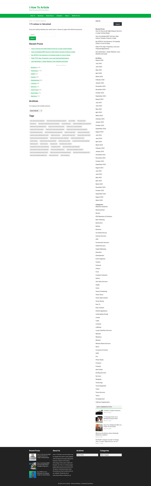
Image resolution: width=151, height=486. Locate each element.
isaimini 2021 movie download (74, 126)
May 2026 (99, 70)
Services (33, 86)
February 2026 (100, 80)
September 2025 (101, 96)
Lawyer (98, 317)
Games (98, 278)
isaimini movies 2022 (70, 132)
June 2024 (99, 138)
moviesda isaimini (55, 146)
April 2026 (99, 73)
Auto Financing (100, 220)
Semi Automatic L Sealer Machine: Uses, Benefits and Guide (49, 61)
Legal (97, 321)
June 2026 (99, 67)
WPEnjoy (78, 483)
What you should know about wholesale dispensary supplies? (107, 434)
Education (99, 252)
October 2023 (100, 161)
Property (98, 366)
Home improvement (102, 298)
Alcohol (98, 213)
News (67, 16)
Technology (34, 71)
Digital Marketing (101, 249)
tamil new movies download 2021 (81, 152)
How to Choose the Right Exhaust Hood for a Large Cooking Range (51, 48)
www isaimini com (53, 155)
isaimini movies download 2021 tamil (39, 135)
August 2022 (99, 197)
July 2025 (99, 102)
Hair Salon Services (102, 281)
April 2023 (99, 181)
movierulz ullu (53, 143)
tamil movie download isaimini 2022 (39, 152)
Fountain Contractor (101, 275)
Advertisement (100, 210)
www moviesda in (65, 155)
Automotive (99, 223)
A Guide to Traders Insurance (112, 410)
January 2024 (100, 151)
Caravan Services (101, 236)
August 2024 (99, 132)
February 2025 (100, 119)
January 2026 (100, 83)
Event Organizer (100, 259)
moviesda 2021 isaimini (65, 143)
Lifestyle (59, 16)
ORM (97, 353)
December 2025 (100, 86)
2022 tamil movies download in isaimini (56, 120)
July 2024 (99, 135)
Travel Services (100, 392)
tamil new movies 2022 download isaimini (60, 152)
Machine (98, 334)
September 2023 (101, 164)
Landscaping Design (102, 314)
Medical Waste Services (103, 343)
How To (32, 16)
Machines (34, 96)
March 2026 (99, 76)
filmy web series (81, 120)
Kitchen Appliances (101, 311)
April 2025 (99, 112)
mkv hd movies (44, 143)
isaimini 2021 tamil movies (36, 129)
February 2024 (100, 148)
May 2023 (99, 177)
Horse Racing (100, 301)
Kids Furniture (100, 308)
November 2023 (100, 158)
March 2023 (99, 184)
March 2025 (99, 115)
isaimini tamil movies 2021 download (59, 138)
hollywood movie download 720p (38, 126)
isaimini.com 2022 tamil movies (56, 126)
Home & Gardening (101, 291)
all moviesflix (72, 120)
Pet (97, 356)
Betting (98, 226)
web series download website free (38, 155)
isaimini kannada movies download (53, 132)
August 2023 (99, 168)
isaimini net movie (55, 135)
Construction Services (102, 242)
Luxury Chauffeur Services (104, 330)
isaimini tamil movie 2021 (68, 135)
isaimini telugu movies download (48, 140)
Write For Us (76, 16)
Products (98, 363)
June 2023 (99, 174)
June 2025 (99, 106)
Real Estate (34, 93)
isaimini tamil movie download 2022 (39, 138)
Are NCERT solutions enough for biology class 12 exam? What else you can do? (107, 440)
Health (33, 74)
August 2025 (99, 99)
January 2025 (100, 122)
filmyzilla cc (33, 123)
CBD (97, 239)
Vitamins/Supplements (103, 402)
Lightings (98, 327)
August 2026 (99, 60)
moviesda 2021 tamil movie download (39, 146)
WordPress (90, 483)
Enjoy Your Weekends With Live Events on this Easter (113, 425)
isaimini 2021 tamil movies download (55, 129)
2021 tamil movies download (37, 120)
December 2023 (100, 155)
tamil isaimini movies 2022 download (39, 149)
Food (97, 272)
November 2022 (100, 187)
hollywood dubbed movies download (82, 123)
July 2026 (99, 63)
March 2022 (99, 200)
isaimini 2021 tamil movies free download (77, 129)
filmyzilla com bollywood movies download (49, 123)
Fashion (33, 77)
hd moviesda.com (66, 123)
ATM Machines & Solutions (104, 216)
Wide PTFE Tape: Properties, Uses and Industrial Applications (50, 58)
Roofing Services (101, 373)
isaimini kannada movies (36, 132)
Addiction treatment (102, 206)
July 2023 (99, 171)
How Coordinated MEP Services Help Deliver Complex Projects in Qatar (53, 52)
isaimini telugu (33, 140)
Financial (98, 265)
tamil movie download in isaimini (75, 149)
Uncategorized (100, 399)
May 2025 (99, 109)
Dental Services (100, 246)
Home (30, 21)
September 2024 (101, 128)
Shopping (98, 379)
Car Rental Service (101, 233)
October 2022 (100, 190)
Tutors (97, 395)
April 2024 (99, 141)
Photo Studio (100, 360)
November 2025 (100, 89)
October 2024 (100, 125)
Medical (98, 340)
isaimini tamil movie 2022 (84, 135)
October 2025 (100, 93)
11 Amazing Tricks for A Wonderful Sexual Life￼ (111, 417)
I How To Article (39, 7)
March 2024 (99, 145)
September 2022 (101, 194)
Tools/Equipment (101, 386)
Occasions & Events (102, 350)
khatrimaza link (34, 143)
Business (40, 16)
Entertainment (35, 80)
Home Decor (50, 16)
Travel (97, 389)
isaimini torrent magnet (64, 140)
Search (98, 21)
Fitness (98, 268)
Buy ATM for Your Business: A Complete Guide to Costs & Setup (50, 55)
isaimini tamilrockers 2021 (77, 138)
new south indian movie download (71, 146)
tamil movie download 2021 (57, 149)
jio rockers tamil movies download (81, 140)
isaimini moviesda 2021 (83, 132)
